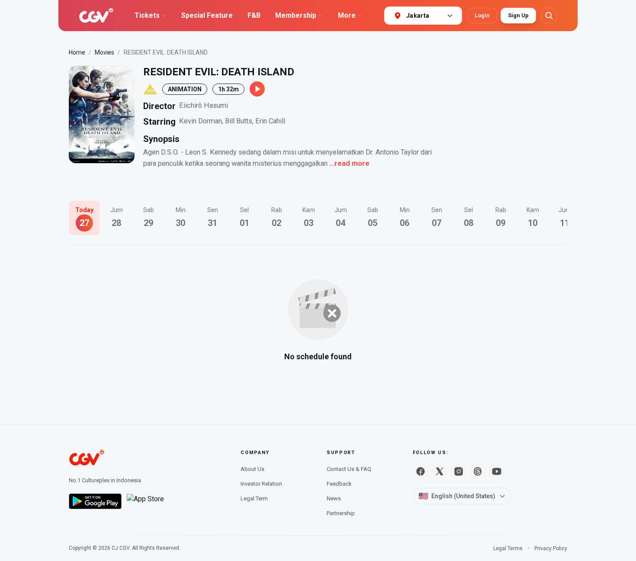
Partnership (341, 513)
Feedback (339, 483)
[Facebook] (420, 471)
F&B (253, 15)
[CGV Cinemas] (96, 15)
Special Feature (207, 15)
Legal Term (254, 498)
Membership (295, 15)
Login (482, 15)
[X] (439, 471)
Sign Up (518, 15)
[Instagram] (458, 471)
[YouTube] (496, 471)
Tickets (147, 15)
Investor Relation (261, 483)
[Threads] (477, 471)
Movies (104, 52)
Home (77, 52)
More (347, 15)
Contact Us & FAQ (349, 469)
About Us (252, 469)
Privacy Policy (550, 548)
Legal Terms (508, 548)
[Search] (549, 15)
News (334, 498)
